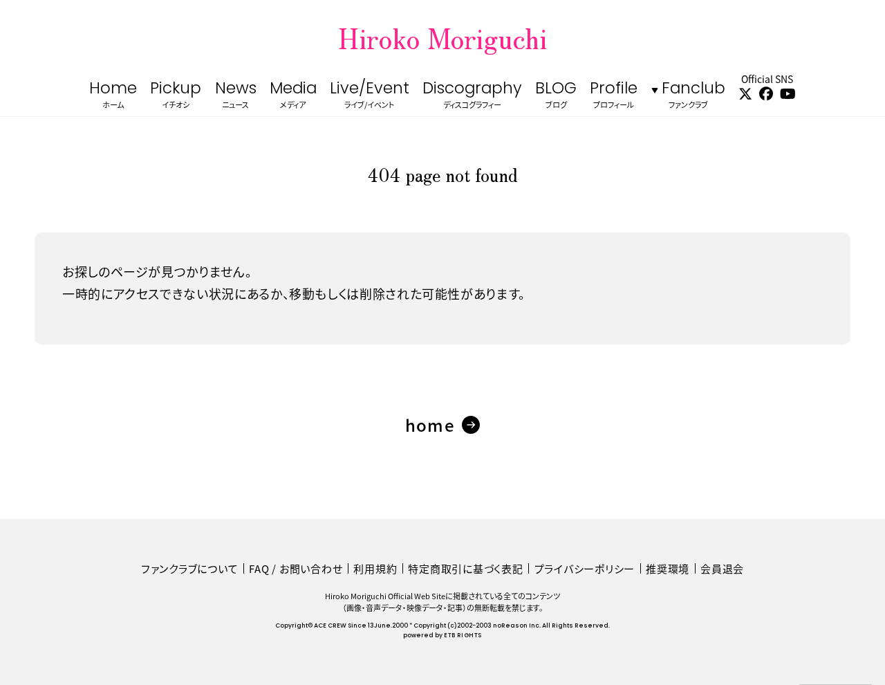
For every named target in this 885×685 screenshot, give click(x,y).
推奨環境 (667, 568)
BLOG (556, 95)
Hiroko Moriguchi (442, 37)
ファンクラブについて (190, 568)
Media (293, 95)
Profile (613, 95)
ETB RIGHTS (462, 635)
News (236, 95)
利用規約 (375, 568)
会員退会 (722, 568)
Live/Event (369, 95)
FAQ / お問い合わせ (295, 568)
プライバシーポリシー (584, 568)
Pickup (175, 95)
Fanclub (693, 95)
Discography (472, 95)
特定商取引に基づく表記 (465, 568)
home (430, 424)
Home (113, 95)
